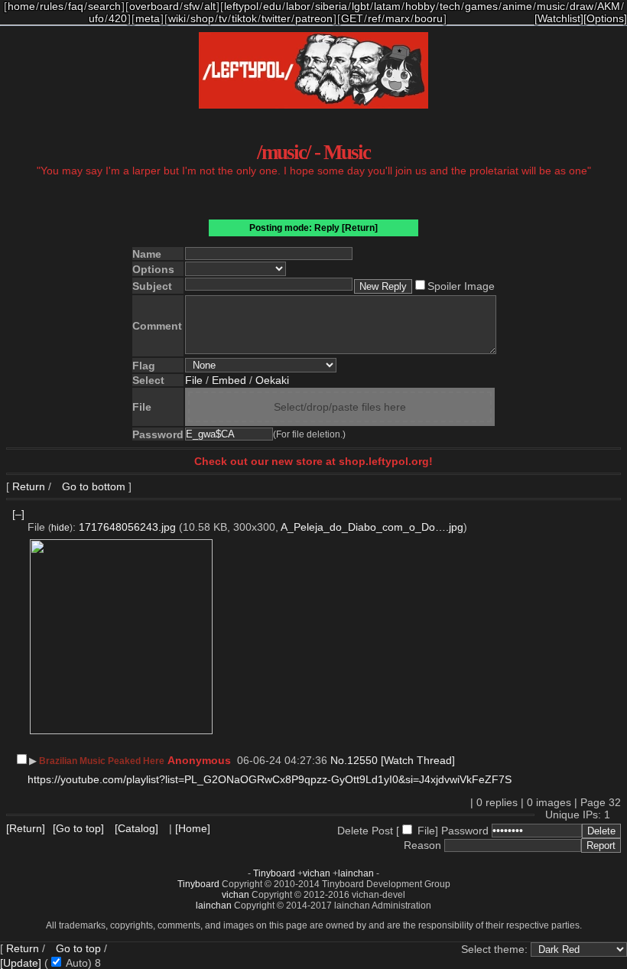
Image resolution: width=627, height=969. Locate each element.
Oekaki (272, 380)
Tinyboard (274, 873)
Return (28, 486)
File (194, 380)
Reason (422, 845)
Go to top (78, 948)
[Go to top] (78, 828)
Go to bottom (92, 486)
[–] (18, 514)
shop (202, 18)
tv (223, 18)
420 (118, 18)
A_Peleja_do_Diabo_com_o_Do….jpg (372, 527)
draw (581, 6)
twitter (276, 18)
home (21, 6)
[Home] (192, 828)
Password (465, 830)
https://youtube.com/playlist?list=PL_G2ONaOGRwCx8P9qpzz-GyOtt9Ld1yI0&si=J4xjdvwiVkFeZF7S (270, 779)
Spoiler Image (461, 286)
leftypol (241, 6)
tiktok (244, 18)
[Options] (605, 18)
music (551, 6)
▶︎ (33, 760)
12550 (362, 760)
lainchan (356, 873)
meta (147, 18)
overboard (154, 6)
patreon (314, 18)
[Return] (360, 228)
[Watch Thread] (418, 760)
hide (60, 527)
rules (51, 6)
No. (338, 760)
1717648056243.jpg (127, 527)
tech (450, 6)
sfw (192, 6)
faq (75, 6)
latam (387, 6)
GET (352, 18)
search (104, 6)
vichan (316, 873)
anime (517, 6)
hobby (420, 6)
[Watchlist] (558, 18)
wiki (177, 18)
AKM (608, 6)
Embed (229, 380)
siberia (331, 6)
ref (374, 18)
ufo (96, 18)
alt (210, 6)
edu (272, 6)
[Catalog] (136, 828)
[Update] (20, 963)
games (481, 6)
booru (428, 18)
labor (298, 6)
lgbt (360, 6)
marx (397, 18)
